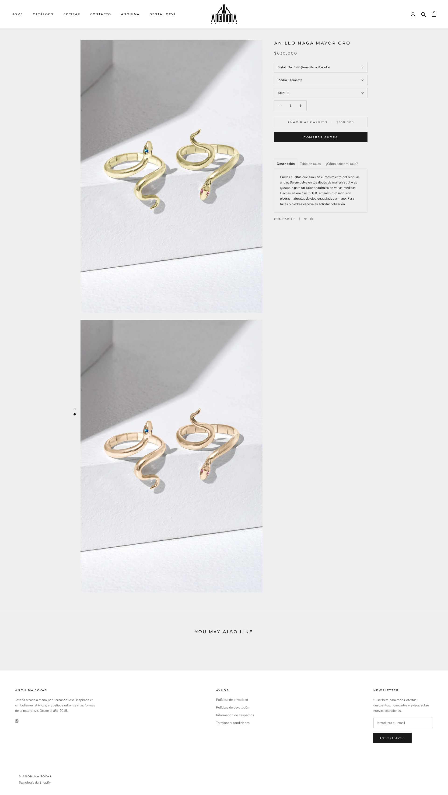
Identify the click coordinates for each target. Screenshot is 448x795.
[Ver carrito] (434, 14)
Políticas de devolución (232, 707)
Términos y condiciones (233, 723)
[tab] (285, 164)
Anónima (130, 14)
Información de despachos (235, 715)
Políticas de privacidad (232, 700)
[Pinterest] (311, 219)
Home (17, 14)
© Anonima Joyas (35, 776)
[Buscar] (423, 14)
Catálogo (43, 14)
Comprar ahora (321, 137)
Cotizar (71, 14)
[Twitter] (305, 219)
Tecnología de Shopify (35, 782)
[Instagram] (16, 720)
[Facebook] (299, 219)
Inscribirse (392, 738)
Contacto (100, 14)
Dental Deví (162, 14)
